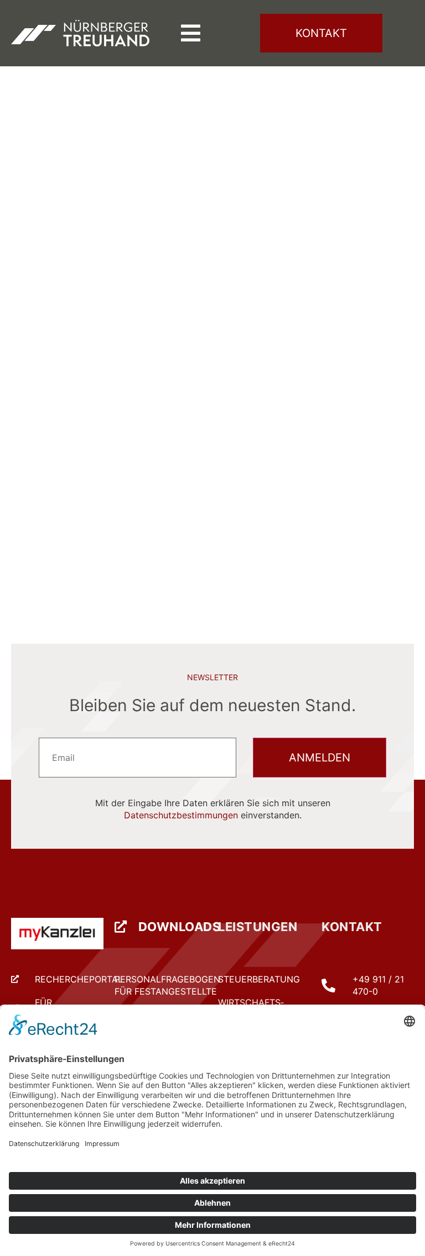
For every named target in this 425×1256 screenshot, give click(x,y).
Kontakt (352, 926)
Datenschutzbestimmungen (181, 815)
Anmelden (319, 757)
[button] (190, 33)
